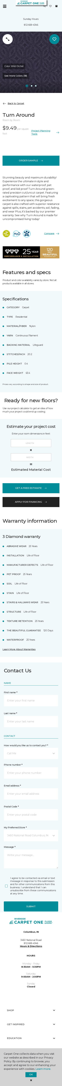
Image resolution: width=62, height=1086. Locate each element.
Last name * (10, 713)
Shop (10, 1010)
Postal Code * (11, 806)
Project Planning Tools (40, 132)
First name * (10, 692)
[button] (44, 6)
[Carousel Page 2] (31, 86)
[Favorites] (50, 6)
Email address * (12, 786)
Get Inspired (15, 1024)
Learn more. (43, 1068)
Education (14, 1038)
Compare (49, 233)
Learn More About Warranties (19, 649)
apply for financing (28, 501)
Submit (31, 906)
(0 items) (56, 6)
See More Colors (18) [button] (15, 75)
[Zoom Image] (8, 39)
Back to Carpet (16, 103)
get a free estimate (28, 488)
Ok (31, 1074)
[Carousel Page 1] (26, 85)
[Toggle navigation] (5, 6)
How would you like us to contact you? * (26, 745)
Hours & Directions (31, 946)
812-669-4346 (31, 24)
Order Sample (28, 160)
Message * (9, 847)
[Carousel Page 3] (36, 86)
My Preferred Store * (15, 827)
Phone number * (13, 765)
